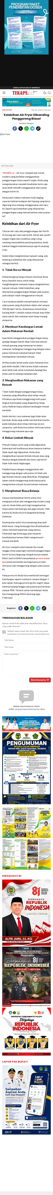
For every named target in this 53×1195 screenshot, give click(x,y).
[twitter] (20, 128)
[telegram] (32, 128)
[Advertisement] (26, 1165)
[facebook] (15, 128)
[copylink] (38, 128)
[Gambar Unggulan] (26, 148)
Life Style (7, 110)
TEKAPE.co (8, 172)
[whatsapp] (26, 128)
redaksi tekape (26, 123)
